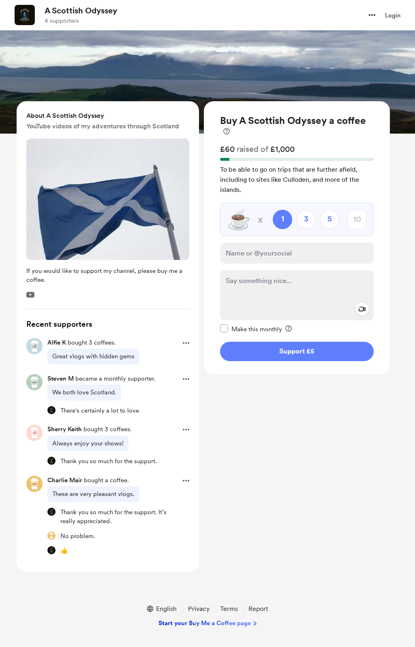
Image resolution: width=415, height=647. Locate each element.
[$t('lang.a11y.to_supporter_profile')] (51, 410)
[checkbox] (251, 329)
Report (258, 609)
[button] (372, 15)
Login (392, 15)
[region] (297, 237)
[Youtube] (30, 295)
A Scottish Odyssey (81, 10)
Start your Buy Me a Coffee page (204, 623)
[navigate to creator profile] (25, 15)
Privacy (199, 609)
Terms (229, 609)
